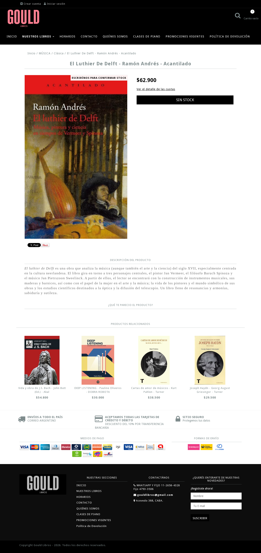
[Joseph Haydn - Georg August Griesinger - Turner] (210, 360)
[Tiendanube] (232, 545)
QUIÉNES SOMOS (115, 36)
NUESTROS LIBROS (37, 36)
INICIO (12, 36)
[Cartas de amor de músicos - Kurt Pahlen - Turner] (154, 360)
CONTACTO (89, 36)
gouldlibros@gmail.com (155, 494)
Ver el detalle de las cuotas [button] (156, 89)
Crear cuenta (32, 3)
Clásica (59, 53)
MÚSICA (45, 53)
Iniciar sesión (56, 3)
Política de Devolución (230, 36)
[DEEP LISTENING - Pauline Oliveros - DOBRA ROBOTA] (98, 360)
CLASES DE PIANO (146, 36)
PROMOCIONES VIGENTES (185, 36)
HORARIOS (67, 36)
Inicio (31, 53)
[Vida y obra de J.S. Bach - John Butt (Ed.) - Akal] (42, 360)
